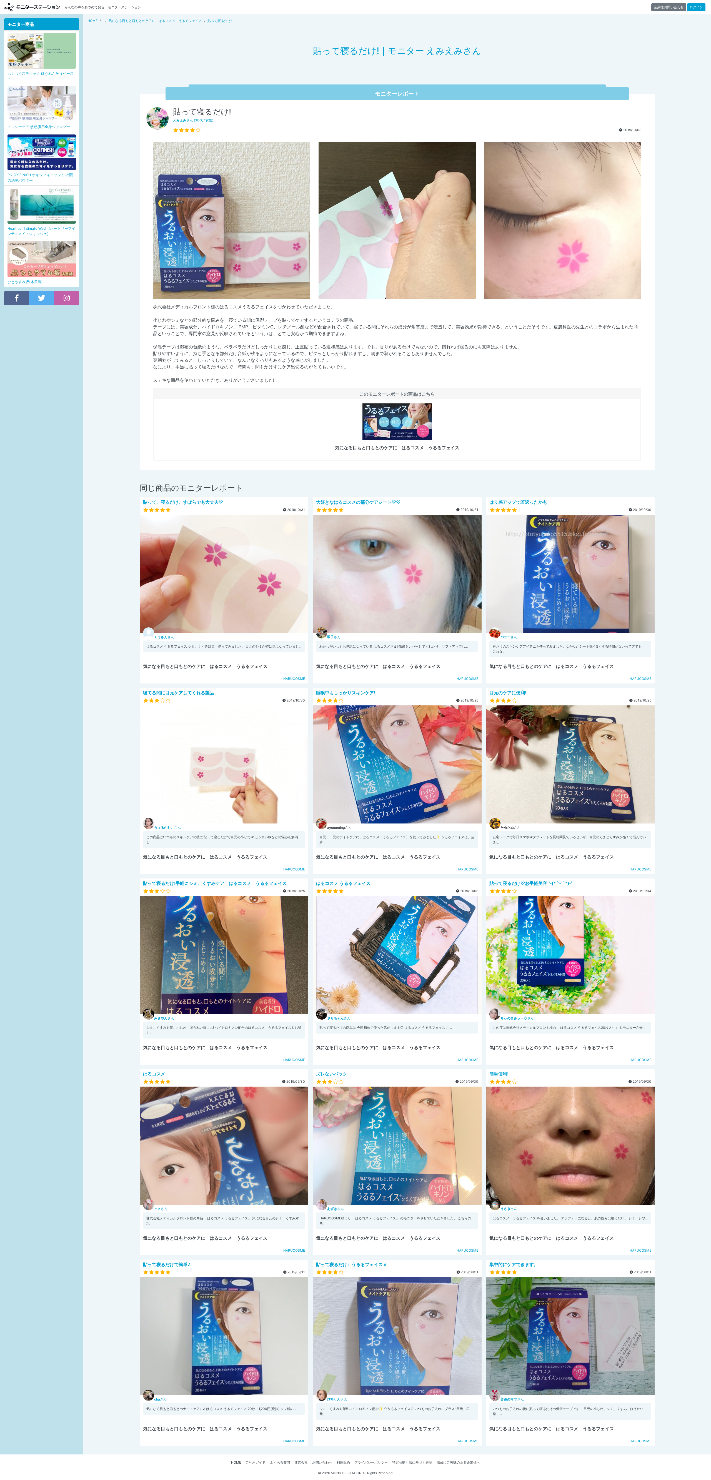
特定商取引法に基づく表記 (412, 1462)
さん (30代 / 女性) (193, 120)
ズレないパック (331, 1074)
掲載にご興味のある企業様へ (458, 1462)
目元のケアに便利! (507, 692)
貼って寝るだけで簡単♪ (167, 1264)
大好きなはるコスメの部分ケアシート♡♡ (358, 502)
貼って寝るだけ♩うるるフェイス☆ (351, 1264)
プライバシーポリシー (371, 1462)
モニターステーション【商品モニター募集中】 (32, 7)
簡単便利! (499, 1074)
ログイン (696, 7)
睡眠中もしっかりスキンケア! (345, 692)
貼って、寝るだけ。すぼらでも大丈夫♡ (183, 502)
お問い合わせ (322, 1462)
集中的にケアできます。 (513, 1264)
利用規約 (343, 1462)
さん (164, 637)
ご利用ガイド (256, 1462)
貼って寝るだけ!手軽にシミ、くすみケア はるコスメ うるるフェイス (215, 883)
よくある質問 (280, 1462)
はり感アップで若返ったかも (518, 502)
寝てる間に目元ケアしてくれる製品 (178, 692)
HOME (236, 1462)
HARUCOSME (294, 679)
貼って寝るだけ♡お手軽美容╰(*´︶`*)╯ (531, 883)
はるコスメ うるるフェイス (343, 883)
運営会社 (301, 1462)
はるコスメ (154, 1074)
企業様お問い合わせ (669, 7)
